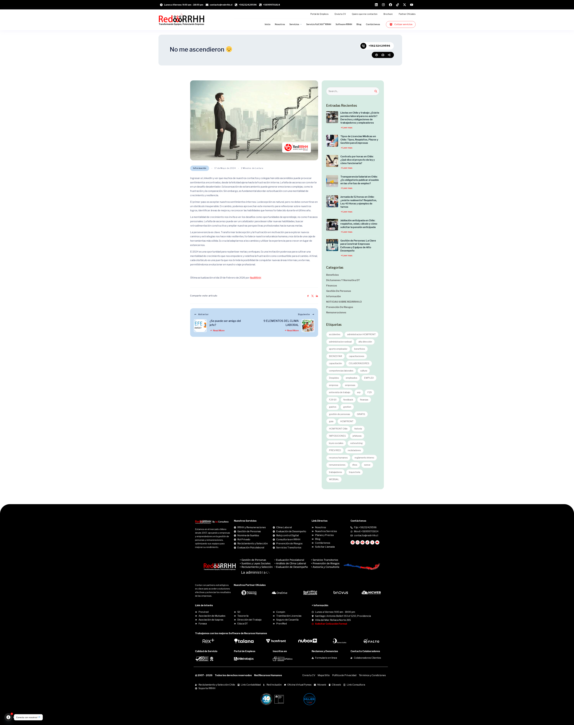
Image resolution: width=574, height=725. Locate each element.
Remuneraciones (336, 312)
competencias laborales (341, 370)
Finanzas (331, 285)
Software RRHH (344, 24)
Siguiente (304, 314)
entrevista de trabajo (339, 392)
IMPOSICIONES (337, 436)
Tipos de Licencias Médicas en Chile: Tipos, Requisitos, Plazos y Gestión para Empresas (359, 139)
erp (359, 392)
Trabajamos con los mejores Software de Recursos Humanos (231, 633)
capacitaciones (356, 356)
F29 (369, 392)
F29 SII (332, 399)
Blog (359, 24)
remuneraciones (337, 465)
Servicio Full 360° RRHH (318, 24)
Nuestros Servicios (245, 520)
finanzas (364, 399)
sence (367, 465)
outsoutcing (356, 443)
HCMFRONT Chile (338, 428)
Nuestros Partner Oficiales (250, 585)
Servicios (294, 24)
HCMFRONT (346, 421)
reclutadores (354, 450)
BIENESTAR (335, 356)
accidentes (334, 334)
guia (331, 421)
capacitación (335, 363)
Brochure (388, 14)
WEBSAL (334, 479)
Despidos (334, 378)
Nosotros (280, 24)
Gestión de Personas (338, 291)
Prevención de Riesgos (339, 307)
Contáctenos (373, 24)
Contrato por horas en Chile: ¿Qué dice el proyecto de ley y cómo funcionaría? (357, 160)
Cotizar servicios (403, 24)
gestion (347, 407)
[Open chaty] (8, 717)
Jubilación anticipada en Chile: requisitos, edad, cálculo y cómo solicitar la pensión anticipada (358, 224)
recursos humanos (338, 457)
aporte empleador (338, 349)
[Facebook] (362, 542)
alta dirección (365, 341)
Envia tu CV (340, 14)
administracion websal (340, 341)
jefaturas (357, 436)
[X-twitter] (372, 542)
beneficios (359, 349)
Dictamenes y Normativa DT (343, 280)
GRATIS (361, 414)
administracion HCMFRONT (361, 334)
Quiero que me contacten (364, 14)
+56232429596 (379, 45)
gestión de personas (339, 414)
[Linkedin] (353, 542)
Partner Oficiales (407, 14)
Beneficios (332, 274)
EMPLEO (369, 378)
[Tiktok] (367, 542)
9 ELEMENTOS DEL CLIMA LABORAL (281, 322)
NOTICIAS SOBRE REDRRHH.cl (344, 301)
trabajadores (335, 472)
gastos (332, 407)
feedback (348, 399)
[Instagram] (357, 542)
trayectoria (354, 472)
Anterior (203, 314)
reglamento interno (364, 457)
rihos (354, 465)
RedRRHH (255, 277)
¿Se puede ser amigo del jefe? (225, 322)
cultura (363, 370)
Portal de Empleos (319, 14)
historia (358, 428)
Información (199, 168)
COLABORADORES (359, 363)
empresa (333, 385)
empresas (350, 385)
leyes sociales (336, 443)
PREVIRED (335, 450)
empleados (351, 378)
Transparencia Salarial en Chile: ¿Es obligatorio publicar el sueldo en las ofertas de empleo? (359, 180)
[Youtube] (377, 542)
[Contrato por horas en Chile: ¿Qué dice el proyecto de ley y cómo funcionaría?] (332, 161)
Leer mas (347, 127)
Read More (219, 330)
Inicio (267, 24)
